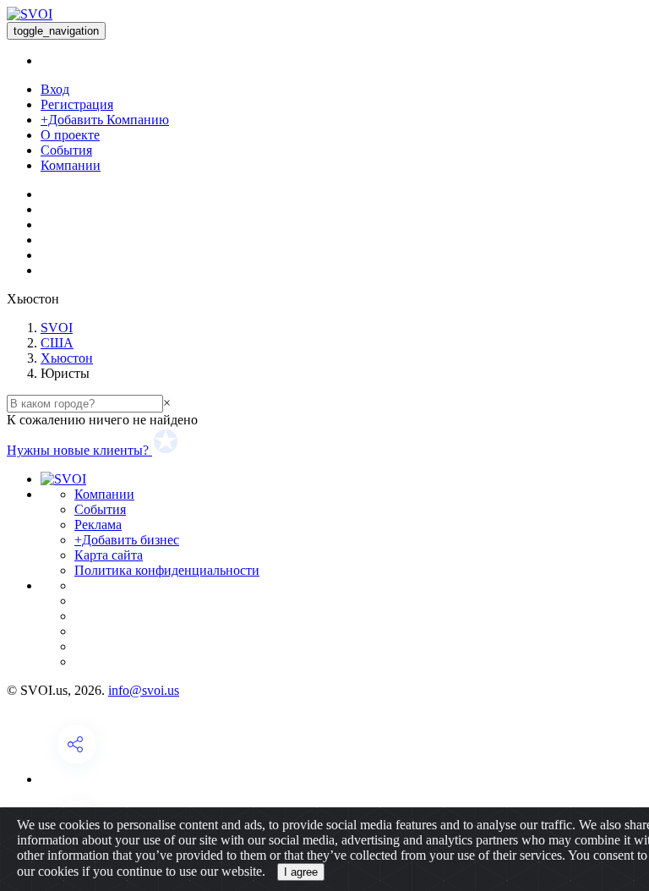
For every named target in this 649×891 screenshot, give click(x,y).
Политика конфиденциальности (166, 570)
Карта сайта (108, 555)
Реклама (98, 524)
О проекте (70, 135)
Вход (55, 89)
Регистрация (77, 104)
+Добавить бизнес (126, 540)
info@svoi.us (143, 690)
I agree (301, 872)
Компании (71, 165)
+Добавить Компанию (105, 119)
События (66, 150)
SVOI (57, 327)
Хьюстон (67, 358)
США (57, 343)
